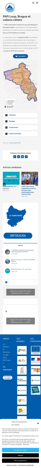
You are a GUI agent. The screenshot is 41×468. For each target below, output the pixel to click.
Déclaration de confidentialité (26, 465)
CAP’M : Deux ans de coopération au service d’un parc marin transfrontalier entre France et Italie (28, 190)
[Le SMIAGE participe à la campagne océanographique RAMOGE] (7, 250)
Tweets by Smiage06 (20, 321)
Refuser (20, 455)
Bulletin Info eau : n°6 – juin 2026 (21, 269)
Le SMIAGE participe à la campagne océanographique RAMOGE (22, 250)
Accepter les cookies (20, 450)
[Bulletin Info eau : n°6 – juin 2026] (7, 270)
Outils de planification (15, 143)
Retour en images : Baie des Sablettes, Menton (23, 260)
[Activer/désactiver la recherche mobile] (33, 3)
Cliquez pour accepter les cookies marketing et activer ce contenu (20, 292)
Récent (20, 245)
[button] (38, 423)
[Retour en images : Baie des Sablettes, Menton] (7, 260)
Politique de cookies (11, 465)
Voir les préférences (20, 460)
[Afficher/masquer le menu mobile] (37, 3)
